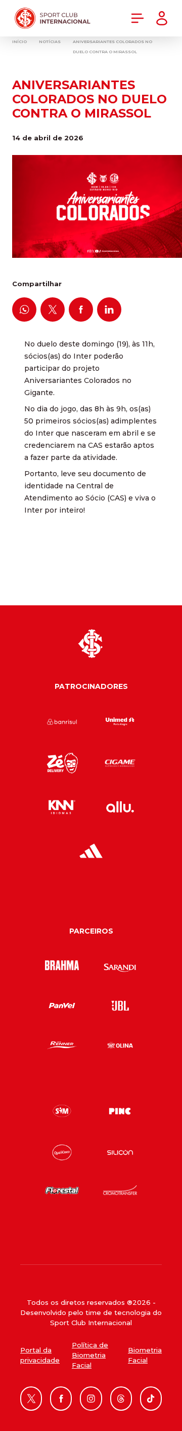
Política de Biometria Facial (90, 1355)
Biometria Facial (145, 1355)
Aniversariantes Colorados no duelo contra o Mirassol (112, 46)
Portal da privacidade (40, 1355)
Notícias (50, 41)
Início (19, 41)
